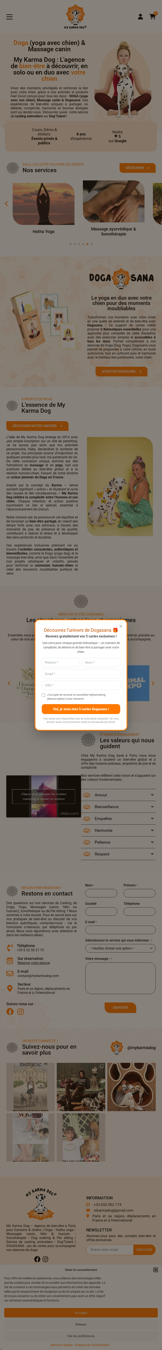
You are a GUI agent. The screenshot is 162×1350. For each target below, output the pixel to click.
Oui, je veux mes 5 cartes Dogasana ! (81, 709)
